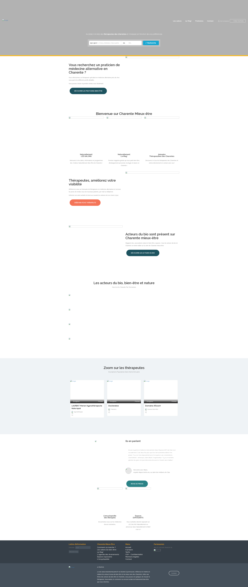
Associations (76, 306)
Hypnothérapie (78, 412)
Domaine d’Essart (153, 406)
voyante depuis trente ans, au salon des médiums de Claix (151, 472)
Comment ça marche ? (106, 547)
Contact (210, 21)
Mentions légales (132, 557)
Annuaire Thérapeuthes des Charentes (161, 155)
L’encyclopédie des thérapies (109, 517)
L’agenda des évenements (108, 554)
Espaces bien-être (79, 349)
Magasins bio (77, 320)
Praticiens (199, 21)
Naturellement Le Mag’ (124, 155)
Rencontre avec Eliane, (140, 470)
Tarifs (127, 552)
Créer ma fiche (238, 21)
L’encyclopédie (103, 559)
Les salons (177, 21)
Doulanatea (113, 406)
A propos (129, 550)
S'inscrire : (72, 547)
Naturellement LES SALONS (86, 155)
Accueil (128, 547)
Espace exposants (104, 557)
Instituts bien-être (79, 335)
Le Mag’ (188, 21)
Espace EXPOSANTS (138, 517)
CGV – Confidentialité (134, 554)
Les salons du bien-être (106, 550)
